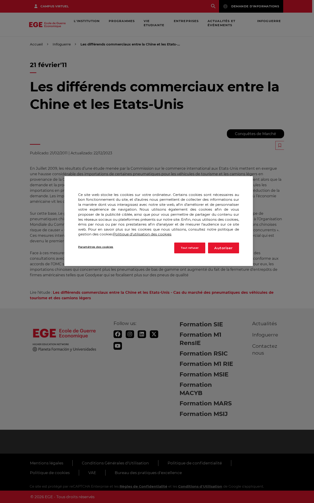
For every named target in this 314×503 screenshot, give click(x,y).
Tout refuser (190, 247)
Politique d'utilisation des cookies (142, 234)
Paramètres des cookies (95, 247)
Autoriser (223, 248)
